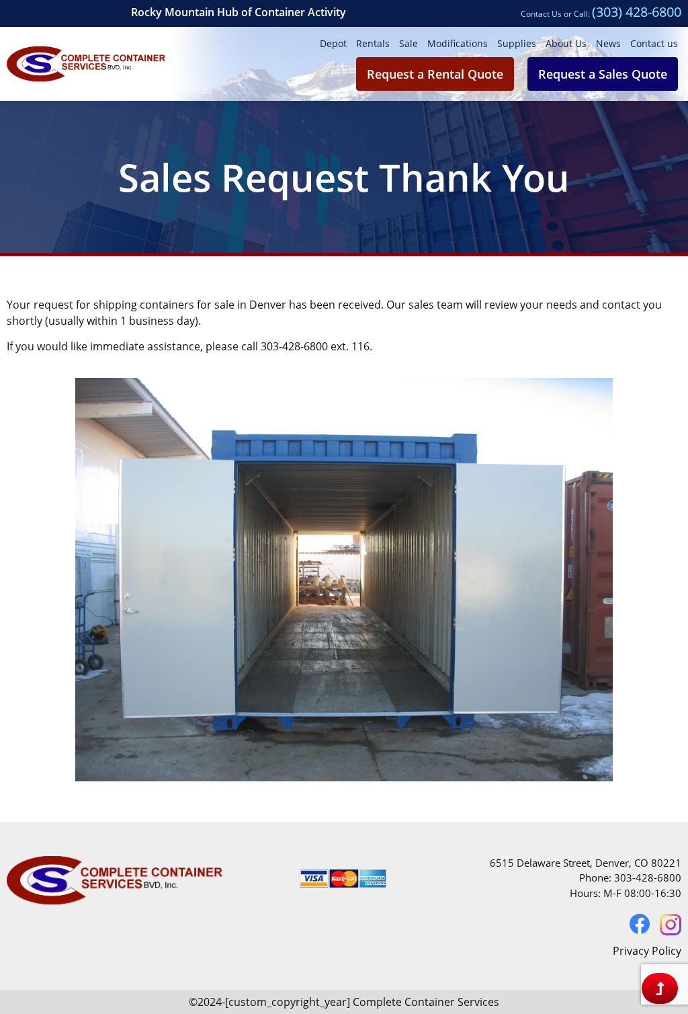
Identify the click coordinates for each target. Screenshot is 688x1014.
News (608, 43)
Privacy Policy (647, 950)
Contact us (654, 43)
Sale (408, 43)
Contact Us (541, 14)
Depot (333, 43)
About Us (566, 43)
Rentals (373, 43)
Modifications (457, 43)
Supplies (516, 43)
